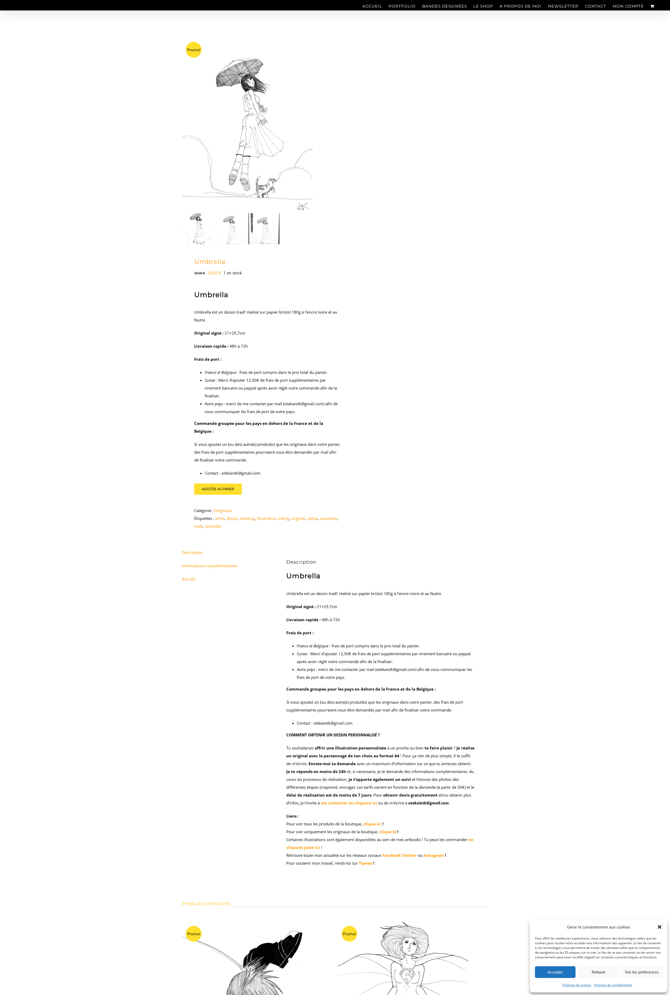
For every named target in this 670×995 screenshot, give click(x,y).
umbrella (213, 526)
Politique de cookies (576, 985)
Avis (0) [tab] (188, 579)
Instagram (434, 855)
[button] (659, 927)
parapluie (328, 518)
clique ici (372, 823)
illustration (266, 518)
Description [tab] (192, 552)
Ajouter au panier (218, 489)
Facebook (391, 855)
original (298, 518)
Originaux (223, 510)
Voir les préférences (642, 972)
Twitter (410, 855)
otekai (312, 518)
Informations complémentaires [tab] (210, 565)
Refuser (598, 972)
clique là (387, 831)
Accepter (555, 972)
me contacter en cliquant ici (349, 802)
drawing (247, 518)
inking (283, 518)
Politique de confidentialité (613, 985)
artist (219, 518)
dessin (232, 518)
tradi (198, 526)
